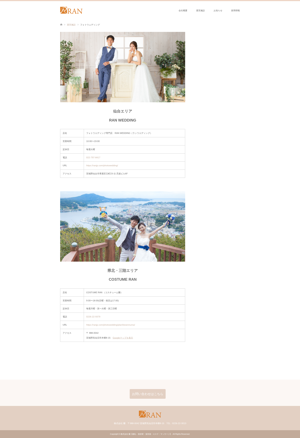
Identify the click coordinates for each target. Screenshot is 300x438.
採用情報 (235, 10)
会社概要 (183, 10)
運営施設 (200, 10)
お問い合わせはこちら (147, 394)
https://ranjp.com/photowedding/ (102, 165)
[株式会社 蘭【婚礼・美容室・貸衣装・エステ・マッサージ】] (71, 10)
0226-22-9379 (93, 316)
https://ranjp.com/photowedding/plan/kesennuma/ (110, 325)
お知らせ (218, 10)
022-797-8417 (93, 157)
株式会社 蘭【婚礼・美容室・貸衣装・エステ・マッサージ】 (146, 434)
